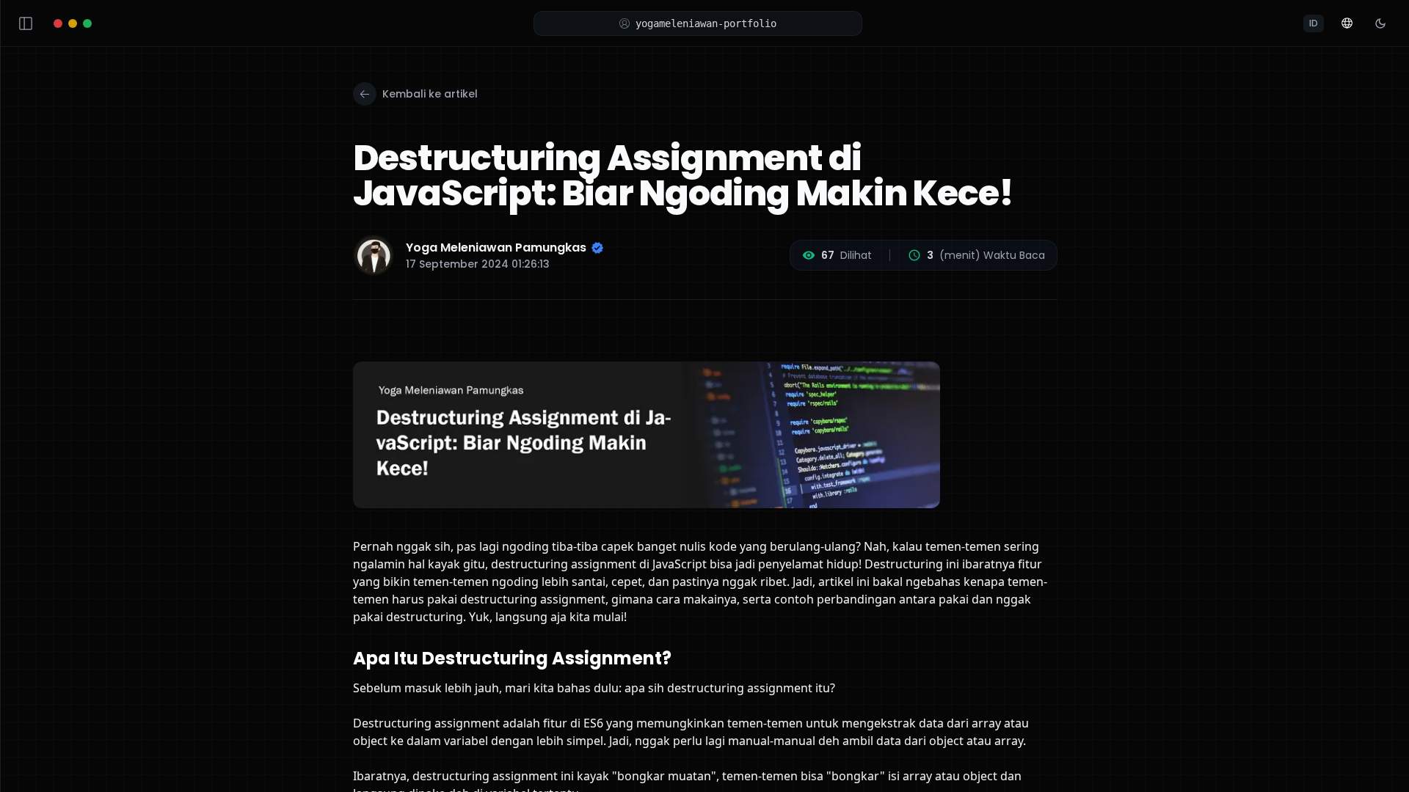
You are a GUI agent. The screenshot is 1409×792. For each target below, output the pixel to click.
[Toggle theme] (1380, 23)
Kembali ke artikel (430, 94)
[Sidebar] (25, 23)
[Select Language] (1346, 23)
